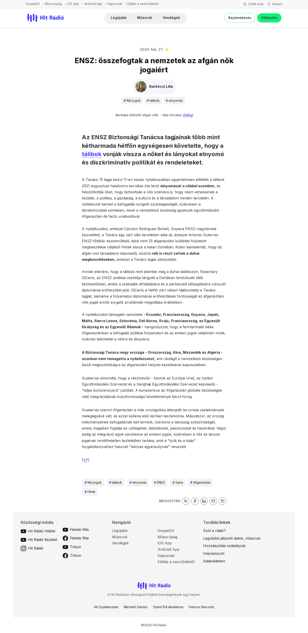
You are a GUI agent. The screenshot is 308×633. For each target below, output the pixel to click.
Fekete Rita (79, 529)
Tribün (75, 547)
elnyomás (174, 100)
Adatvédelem (214, 561)
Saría (177, 482)
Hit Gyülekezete (106, 607)
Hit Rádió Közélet (42, 539)
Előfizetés (269, 18)
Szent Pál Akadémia (168, 607)
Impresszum (213, 553)
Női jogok (132, 100)
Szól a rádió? (214, 530)
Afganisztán (200, 482)
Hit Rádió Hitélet (41, 531)
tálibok (153, 100)
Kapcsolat (115, 4)
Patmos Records (201, 607)
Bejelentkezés (239, 18)
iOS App (73, 4)
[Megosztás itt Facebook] (195, 501)
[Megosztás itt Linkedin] (204, 501)
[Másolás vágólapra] (222, 501)
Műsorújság (53, 4)
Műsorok (144, 18)
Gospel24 (32, 4)
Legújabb (119, 18)
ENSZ (159, 482)
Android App (93, 4)
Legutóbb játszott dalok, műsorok (231, 538)
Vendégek (171, 18)
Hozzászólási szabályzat (224, 545)
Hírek (90, 492)
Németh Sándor (136, 607)
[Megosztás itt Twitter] (185, 501)
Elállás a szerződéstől (143, 4)
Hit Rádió (35, 548)
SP (85, 460)
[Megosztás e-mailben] (213, 501)
